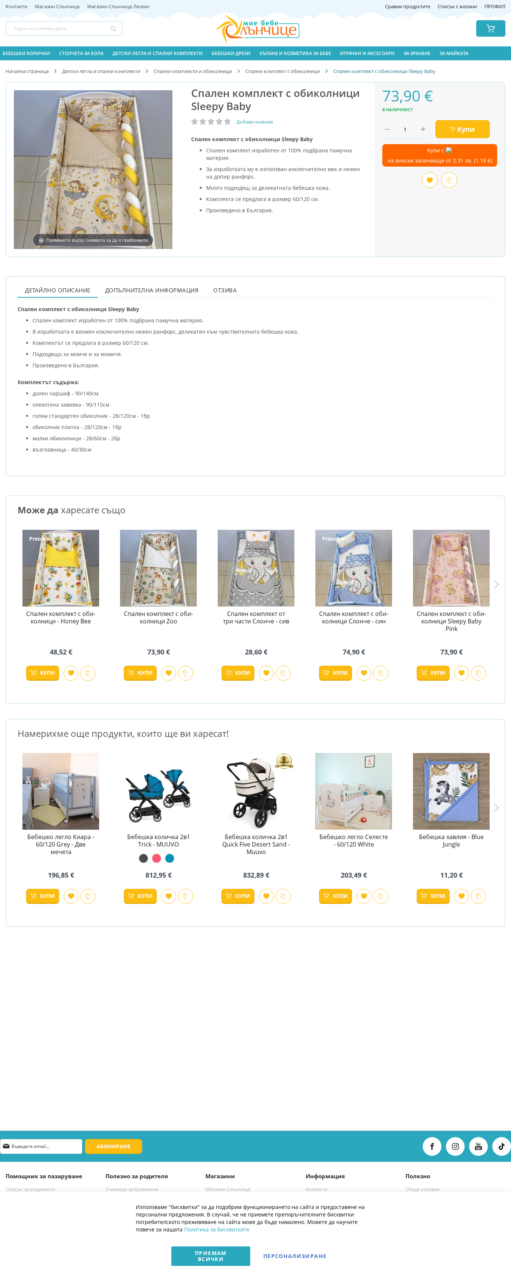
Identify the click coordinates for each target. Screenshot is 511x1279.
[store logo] (248, 28)
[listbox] (158, 858)
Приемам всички (210, 1256)
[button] (71, 673)
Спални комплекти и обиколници (193, 71)
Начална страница (27, 71)
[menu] (255, 53)
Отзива (225, 290)
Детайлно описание (58, 290)
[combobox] (64, 28)
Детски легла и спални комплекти (101, 71)
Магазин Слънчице (57, 7)
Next (496, 584)
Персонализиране (295, 1256)
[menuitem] (26, 53)
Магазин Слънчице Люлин (118, 7)
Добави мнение (254, 121)
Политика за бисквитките (217, 1229)
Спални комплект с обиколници (282, 71)
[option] (143, 858)
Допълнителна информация (152, 290)
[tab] (58, 290)
